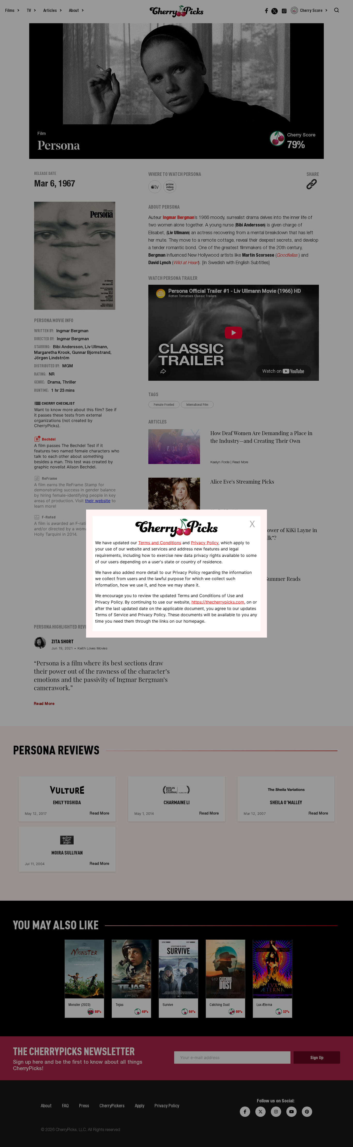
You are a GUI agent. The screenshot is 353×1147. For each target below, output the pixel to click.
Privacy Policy (204, 542)
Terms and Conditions (159, 542)
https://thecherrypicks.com (217, 602)
